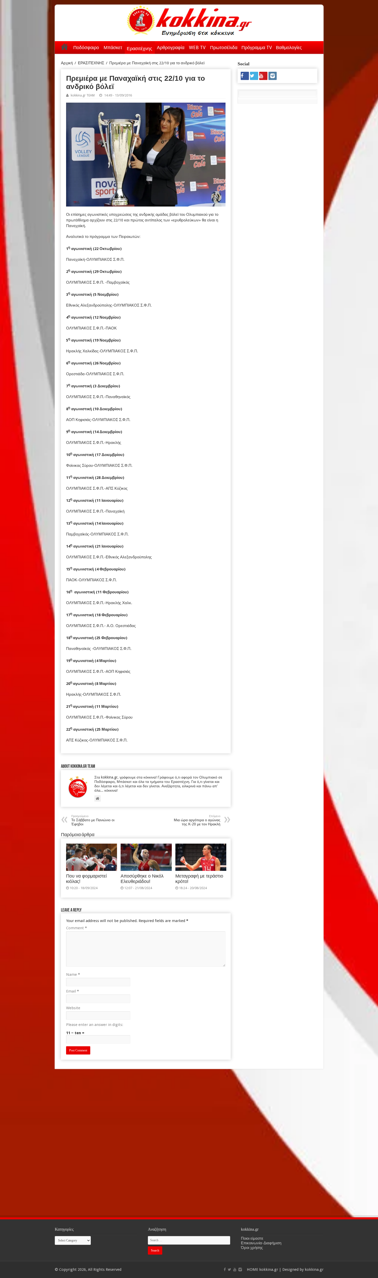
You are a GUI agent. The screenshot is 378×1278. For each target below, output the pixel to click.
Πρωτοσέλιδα (223, 47)
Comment (76, 928)
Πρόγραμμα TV (256, 47)
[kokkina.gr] (189, 19)
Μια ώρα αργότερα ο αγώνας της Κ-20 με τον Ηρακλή (197, 820)
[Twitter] (254, 76)
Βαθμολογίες (289, 47)
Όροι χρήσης (252, 1247)
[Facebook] (245, 76)
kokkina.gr (268, 1269)
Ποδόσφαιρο (86, 47)
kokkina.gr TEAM (83, 95)
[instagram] (272, 76)
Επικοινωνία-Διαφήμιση (261, 1243)
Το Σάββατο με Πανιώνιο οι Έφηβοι (92, 820)
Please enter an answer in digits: (94, 1024)
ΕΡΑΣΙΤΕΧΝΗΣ (91, 63)
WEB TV (197, 47)
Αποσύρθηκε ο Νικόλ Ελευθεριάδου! (142, 878)
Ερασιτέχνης (139, 48)
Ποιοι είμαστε (252, 1238)
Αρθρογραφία (170, 47)
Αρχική (64, 46)
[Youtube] (263, 76)
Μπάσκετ (113, 47)
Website (73, 1008)
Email (72, 991)
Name (73, 974)
